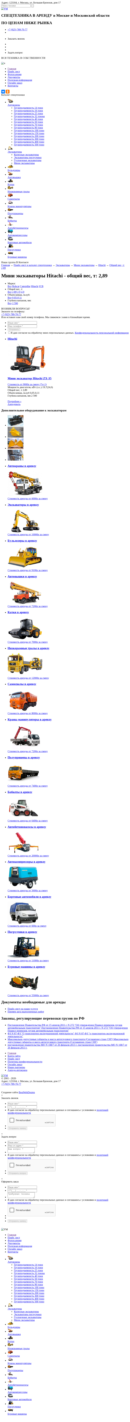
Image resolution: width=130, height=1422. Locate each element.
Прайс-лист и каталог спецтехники (33, 265)
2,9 (18, 292)
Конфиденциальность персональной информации (102, 332)
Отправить (14, 329)
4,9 (22, 292)
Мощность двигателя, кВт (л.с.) (25, 387)
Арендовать (14, 404)
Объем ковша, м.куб (18, 393)
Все (10, 286)
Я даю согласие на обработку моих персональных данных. (70, 332)
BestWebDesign (27, 1092)
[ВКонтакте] (3, 92)
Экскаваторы (63, 265)
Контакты (13, 85)
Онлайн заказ (15, 83)
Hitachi (102, 265)
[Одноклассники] (8, 92)
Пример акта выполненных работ (26, 1011)
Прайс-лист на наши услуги (23, 1008)
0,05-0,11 (17, 297)
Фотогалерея (14, 74)
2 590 (15, 303)
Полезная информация (20, 80)
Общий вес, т (15, 390)
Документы (14, 77)
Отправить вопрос (17, 1173)
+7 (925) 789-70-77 (17, 29)
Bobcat (15, 286)
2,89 (14, 292)
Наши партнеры (16, 1067)
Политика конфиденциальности (25, 1061)
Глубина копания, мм (19, 395)
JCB (41, 286)
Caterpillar (25, 286)
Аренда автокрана (17, 1070)
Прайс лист (14, 71)
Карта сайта (14, 1056)
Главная (12, 68)
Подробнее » (14, 401)
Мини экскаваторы (84, 265)
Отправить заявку (17, 1128)
